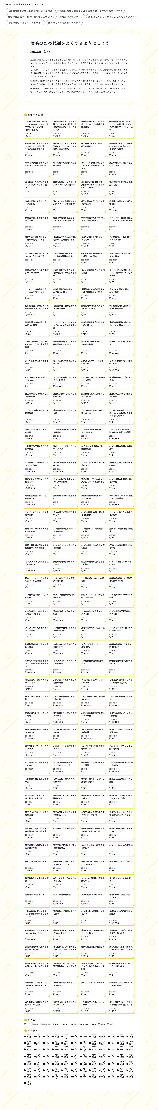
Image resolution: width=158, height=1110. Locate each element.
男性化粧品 (84, 1024)
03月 (75, 1036)
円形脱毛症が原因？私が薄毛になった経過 (30, 10)
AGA (28, 1024)
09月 (131, 1036)
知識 (94, 1024)
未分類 (74, 1024)
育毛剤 (103, 1024)
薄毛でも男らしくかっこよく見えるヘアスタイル (113, 16)
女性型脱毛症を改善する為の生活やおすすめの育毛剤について (90, 10)
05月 (57, 1036)
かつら (36, 1024)
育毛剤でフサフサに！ (71, 16)
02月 (85, 1036)
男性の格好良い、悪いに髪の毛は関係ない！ (31, 16)
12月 (103, 1036)
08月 (29, 1036)
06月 (47, 1036)
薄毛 (49, 51)
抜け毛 (65, 1024)
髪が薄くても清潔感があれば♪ (64, 22)
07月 (38, 1036)
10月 (122, 1036)
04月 (66, 1036)
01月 (94, 1036)
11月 (113, 1036)
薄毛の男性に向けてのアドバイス (25, 22)
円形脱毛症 (47, 1024)
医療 (56, 1024)
